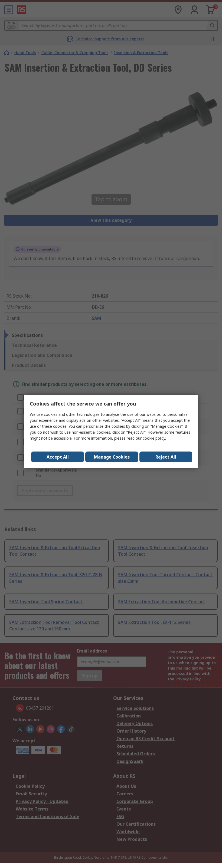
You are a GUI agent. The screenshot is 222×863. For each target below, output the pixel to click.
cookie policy (154, 438)
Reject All (165, 457)
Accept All (58, 457)
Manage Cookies (112, 457)
